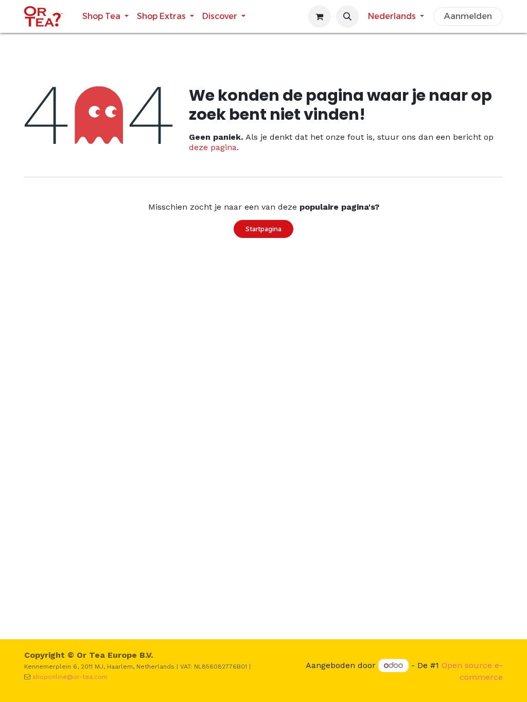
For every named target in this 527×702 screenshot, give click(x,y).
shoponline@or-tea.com (70, 676)
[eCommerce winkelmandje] (319, 16)
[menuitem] (105, 16)
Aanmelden (468, 16)
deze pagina (213, 147)
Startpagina (263, 229)
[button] (347, 16)
